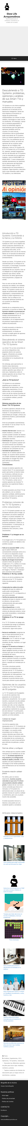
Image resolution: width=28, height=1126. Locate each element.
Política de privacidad (8, 1098)
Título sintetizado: (14, 940)
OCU (19, 1058)
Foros (6, 1056)
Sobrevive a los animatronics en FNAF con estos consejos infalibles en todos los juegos (14, 889)
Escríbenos (4, 1110)
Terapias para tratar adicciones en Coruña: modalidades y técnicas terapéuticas (13, 915)
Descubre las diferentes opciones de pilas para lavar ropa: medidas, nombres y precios (14, 1044)
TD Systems (13, 1061)
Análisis (6, 1058)
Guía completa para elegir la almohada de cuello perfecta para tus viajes (14, 863)
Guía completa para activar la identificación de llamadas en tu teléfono (12, 967)
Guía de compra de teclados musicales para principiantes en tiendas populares (12, 1019)
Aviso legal (5, 1095)
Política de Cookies (7, 1101)
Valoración (21, 1061)
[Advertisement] (14, 41)
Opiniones (5, 1061)
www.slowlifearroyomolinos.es (9, 1119)
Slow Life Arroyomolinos (12, 15)
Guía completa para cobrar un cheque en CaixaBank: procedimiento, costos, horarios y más (14, 993)
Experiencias (14, 1058)
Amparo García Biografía (7, 1086)
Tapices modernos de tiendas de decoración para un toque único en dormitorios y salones (13, 1073)
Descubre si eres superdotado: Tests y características (14, 837)
